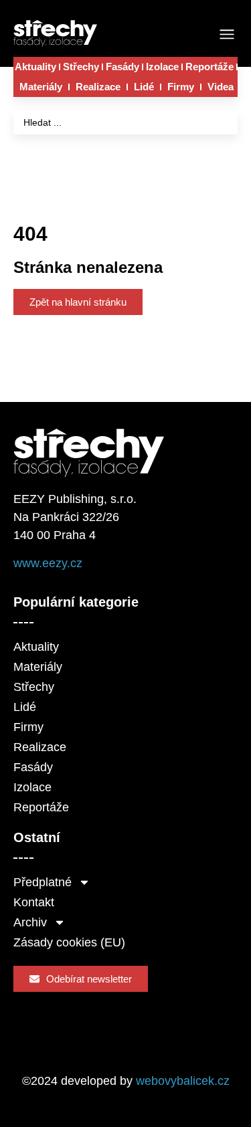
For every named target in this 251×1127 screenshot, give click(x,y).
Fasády (122, 66)
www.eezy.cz (47, 563)
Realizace (98, 86)
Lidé (144, 86)
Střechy (81, 66)
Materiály (40, 86)
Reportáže (209, 66)
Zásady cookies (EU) (69, 942)
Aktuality (35, 66)
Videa (220, 86)
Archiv (30, 922)
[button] (227, 35)
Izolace (162, 66)
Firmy (180, 86)
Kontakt (33, 902)
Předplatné (42, 882)
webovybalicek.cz (183, 1081)
